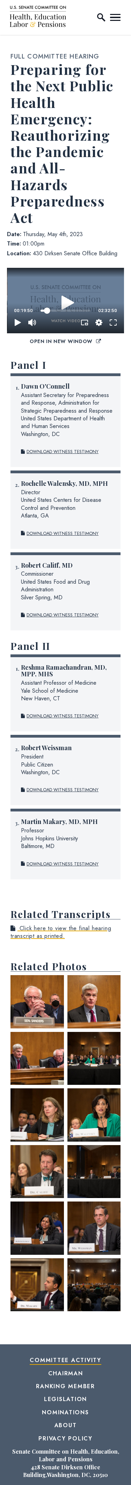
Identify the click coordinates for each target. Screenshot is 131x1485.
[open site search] (101, 17)
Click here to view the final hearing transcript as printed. (60, 932)
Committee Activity (65, 1360)
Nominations (65, 1412)
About (65, 1425)
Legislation (65, 1399)
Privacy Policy (65, 1439)
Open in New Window (62, 341)
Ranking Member (65, 1386)
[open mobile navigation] (115, 17)
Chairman (65, 1373)
